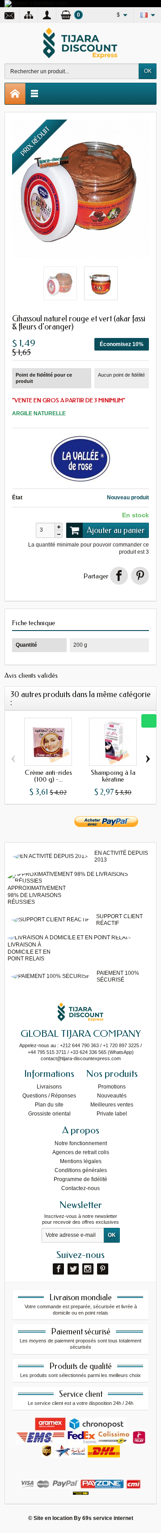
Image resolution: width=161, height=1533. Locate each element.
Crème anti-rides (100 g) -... (48, 776)
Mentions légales (81, 1161)
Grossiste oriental (49, 1114)
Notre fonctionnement (81, 1143)
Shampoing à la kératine (113, 776)
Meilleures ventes (111, 1105)
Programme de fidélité (80, 1179)
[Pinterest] (140, 576)
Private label (112, 1114)
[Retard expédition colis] (36, 3)
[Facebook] (58, 1268)
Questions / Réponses (49, 1096)
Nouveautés (112, 1096)
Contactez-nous (80, 1188)
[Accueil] (15, 93)
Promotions (112, 1087)
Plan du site (49, 1105)
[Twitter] (73, 1268)
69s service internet (107, 1518)
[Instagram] (87, 1268)
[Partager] (119, 576)
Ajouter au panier (116, 530)
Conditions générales (81, 1170)
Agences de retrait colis (80, 1152)
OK (148, 71)
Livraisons (49, 1087)
